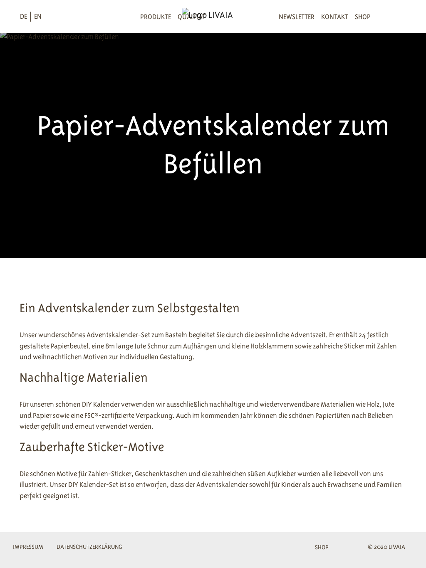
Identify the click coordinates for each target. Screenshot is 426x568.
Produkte (155, 16)
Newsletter (297, 16)
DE (23, 16)
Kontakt (334, 16)
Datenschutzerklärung (89, 547)
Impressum (28, 547)
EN (38, 16)
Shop (363, 16)
